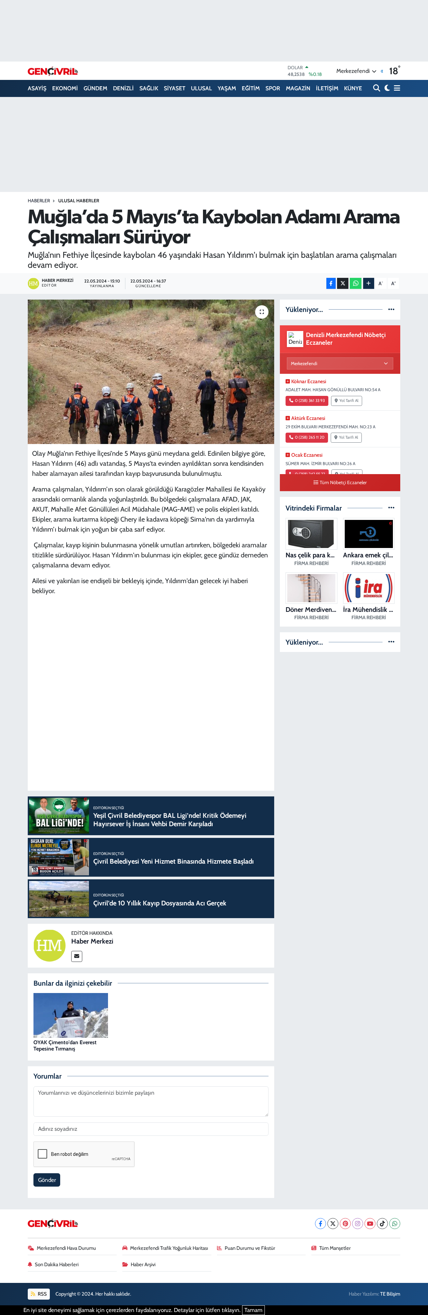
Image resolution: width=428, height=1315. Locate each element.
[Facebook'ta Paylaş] (331, 283)
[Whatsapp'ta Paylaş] (355, 283)
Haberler (39, 201)
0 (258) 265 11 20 (309, 437)
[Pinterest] (345, 1223)
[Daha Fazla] (368, 283)
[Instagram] (357, 1223)
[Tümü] (391, 309)
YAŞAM (227, 88)
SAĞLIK (148, 88)
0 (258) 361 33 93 (310, 400)
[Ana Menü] (396, 88)
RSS (42, 1294)
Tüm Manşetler (335, 1248)
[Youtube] (370, 1223)
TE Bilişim (390, 1294)
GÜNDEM (95, 88)
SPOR (272, 88)
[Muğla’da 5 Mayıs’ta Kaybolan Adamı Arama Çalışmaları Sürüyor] (151, 372)
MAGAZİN (298, 88)
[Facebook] (320, 1223)
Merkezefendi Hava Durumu (66, 1248)
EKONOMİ (65, 88)
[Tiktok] (382, 1223)
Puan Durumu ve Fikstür (250, 1248)
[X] (332, 1223)
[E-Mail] (76, 956)
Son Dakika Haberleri (57, 1265)
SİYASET (174, 88)
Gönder (47, 1180)
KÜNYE (353, 88)
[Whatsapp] (394, 1223)
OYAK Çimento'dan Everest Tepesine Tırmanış (65, 1045)
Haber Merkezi (92, 941)
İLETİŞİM (327, 88)
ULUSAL (201, 88)
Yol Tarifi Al (348, 400)
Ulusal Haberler (78, 201)
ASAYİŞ (37, 88)
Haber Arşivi (143, 1265)
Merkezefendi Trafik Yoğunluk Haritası (169, 1248)
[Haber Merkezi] (49, 945)
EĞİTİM (251, 88)
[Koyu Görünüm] (386, 88)
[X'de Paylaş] (342, 283)
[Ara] (377, 88)
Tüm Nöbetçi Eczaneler (343, 482)
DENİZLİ (123, 88)
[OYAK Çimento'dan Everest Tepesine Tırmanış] (70, 1014)
